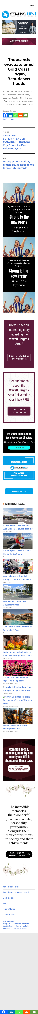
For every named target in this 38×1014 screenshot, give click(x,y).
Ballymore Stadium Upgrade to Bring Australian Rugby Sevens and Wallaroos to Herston (17, 700)
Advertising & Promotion (20, 928)
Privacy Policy (6, 924)
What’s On (6, 903)
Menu (32, 5)
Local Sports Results (10, 914)
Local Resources (8, 897)
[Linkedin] (10, 115)
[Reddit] (20, 115)
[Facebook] (5, 115)
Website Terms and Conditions (22, 924)
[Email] (25, 115)
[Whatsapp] (15, 115)
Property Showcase (9, 908)
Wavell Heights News (8, 921)
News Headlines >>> (19, 491)
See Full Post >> (8, 119)
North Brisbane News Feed (15, 504)
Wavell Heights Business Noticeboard (16, 892)
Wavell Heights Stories (11, 886)
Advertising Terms (8, 926)
